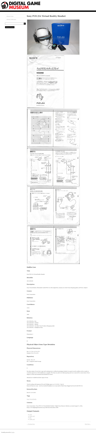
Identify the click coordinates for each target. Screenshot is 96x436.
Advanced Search (10, 27)
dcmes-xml (32, 416)
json (30, 417)
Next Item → (88, 424)
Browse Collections (11, 19)
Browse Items (10, 16)
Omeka (12, 432)
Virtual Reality (33, 399)
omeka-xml (32, 419)
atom (30, 414)
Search (25, 24)
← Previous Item (31, 424)
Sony (28, 399)
